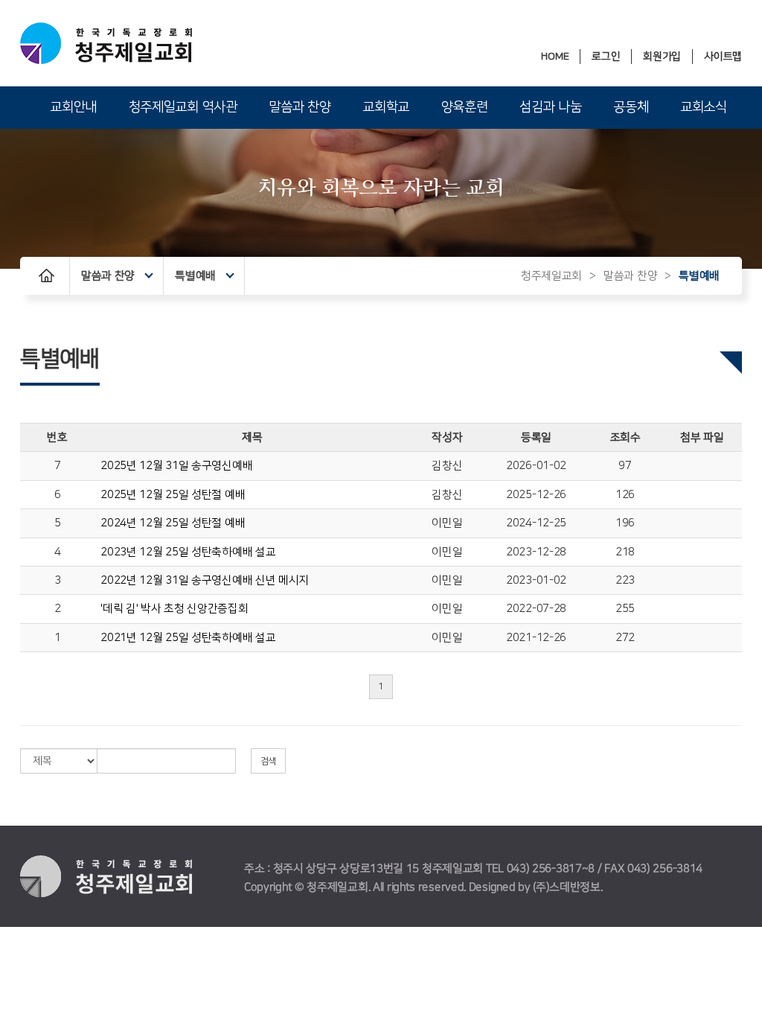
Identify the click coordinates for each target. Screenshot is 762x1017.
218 (625, 552)
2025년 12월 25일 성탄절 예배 (172, 494)
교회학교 (385, 107)
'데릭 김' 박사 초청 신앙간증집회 (174, 608)
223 (625, 580)
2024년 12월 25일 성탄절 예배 (172, 523)
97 (624, 465)
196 (625, 523)
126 (625, 494)
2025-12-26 (536, 494)
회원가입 (662, 57)
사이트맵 (723, 57)
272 (625, 637)
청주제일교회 (551, 276)
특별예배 (195, 276)
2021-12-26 (536, 637)
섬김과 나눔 (550, 107)
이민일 (447, 523)
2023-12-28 (536, 552)
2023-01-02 (536, 580)
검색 (268, 761)
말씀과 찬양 (299, 107)
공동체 (630, 107)
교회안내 (73, 107)
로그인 (606, 57)
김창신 (447, 465)
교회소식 (703, 107)
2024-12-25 (536, 523)
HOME (555, 57)
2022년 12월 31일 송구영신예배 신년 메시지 (204, 580)
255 (625, 608)
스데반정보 (575, 887)
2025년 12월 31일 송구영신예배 (176, 465)
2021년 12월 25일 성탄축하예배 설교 (187, 637)
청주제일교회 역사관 (183, 107)
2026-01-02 (536, 465)
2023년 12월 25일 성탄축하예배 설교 (187, 552)
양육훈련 (464, 107)
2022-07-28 (536, 608)
